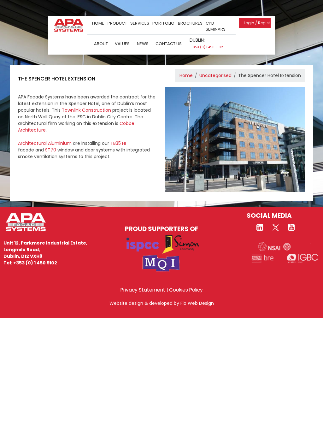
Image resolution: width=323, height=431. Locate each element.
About (101, 44)
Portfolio (163, 23)
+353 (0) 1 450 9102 (207, 47)
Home (98, 23)
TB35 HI (118, 143)
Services (139, 23)
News (143, 44)
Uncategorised (215, 75)
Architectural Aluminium (45, 143)
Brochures (190, 23)
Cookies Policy (186, 289)
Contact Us (169, 44)
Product (117, 23)
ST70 (50, 150)
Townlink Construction (86, 110)
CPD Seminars (216, 26)
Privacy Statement (142, 289)
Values (122, 44)
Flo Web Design (197, 303)
